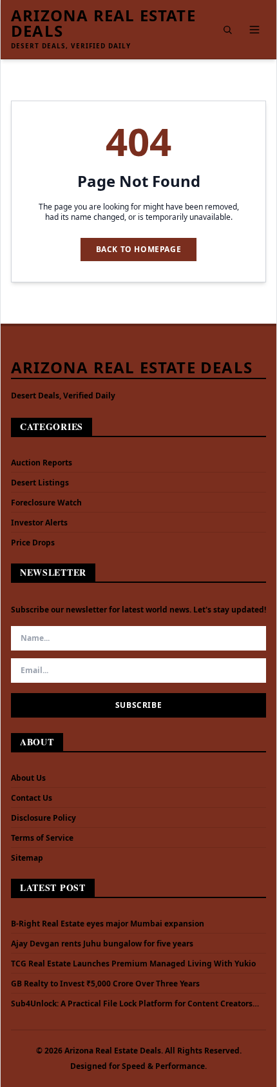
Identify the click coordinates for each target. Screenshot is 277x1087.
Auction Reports (41, 462)
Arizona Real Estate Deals (103, 23)
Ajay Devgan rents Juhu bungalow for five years (102, 944)
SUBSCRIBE (138, 705)
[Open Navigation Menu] (254, 29)
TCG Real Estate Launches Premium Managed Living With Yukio (133, 964)
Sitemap (27, 857)
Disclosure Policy (43, 817)
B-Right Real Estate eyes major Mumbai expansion (107, 924)
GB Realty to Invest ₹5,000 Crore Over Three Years (105, 984)
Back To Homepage (139, 249)
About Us (28, 777)
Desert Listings (40, 482)
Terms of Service (42, 837)
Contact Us (31, 797)
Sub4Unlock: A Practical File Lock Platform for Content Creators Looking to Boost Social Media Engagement (132, 1004)
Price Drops (33, 542)
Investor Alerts (39, 522)
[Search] (227, 29)
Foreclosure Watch (46, 502)
